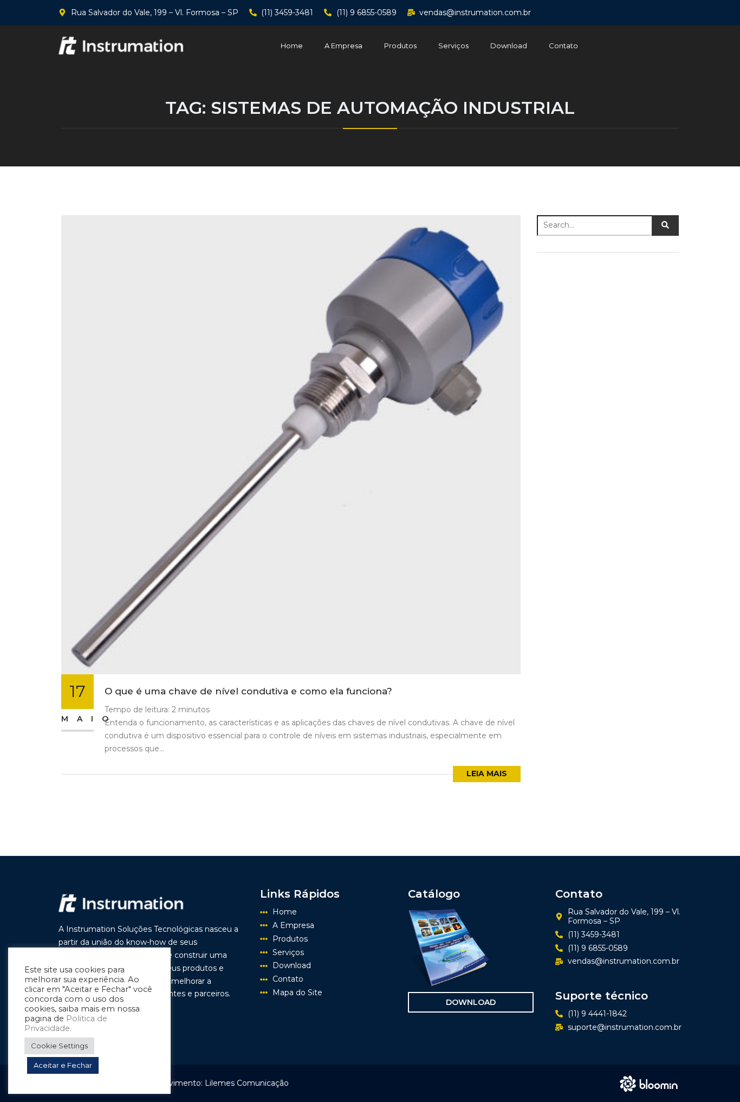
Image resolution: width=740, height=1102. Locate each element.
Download (508, 45)
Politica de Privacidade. (65, 1023)
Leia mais (486, 773)
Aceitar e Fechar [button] (63, 1065)
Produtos (400, 45)
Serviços (453, 45)
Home (292, 45)
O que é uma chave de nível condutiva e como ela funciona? (248, 691)
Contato (563, 45)
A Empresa (343, 45)
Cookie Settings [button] (59, 1045)
